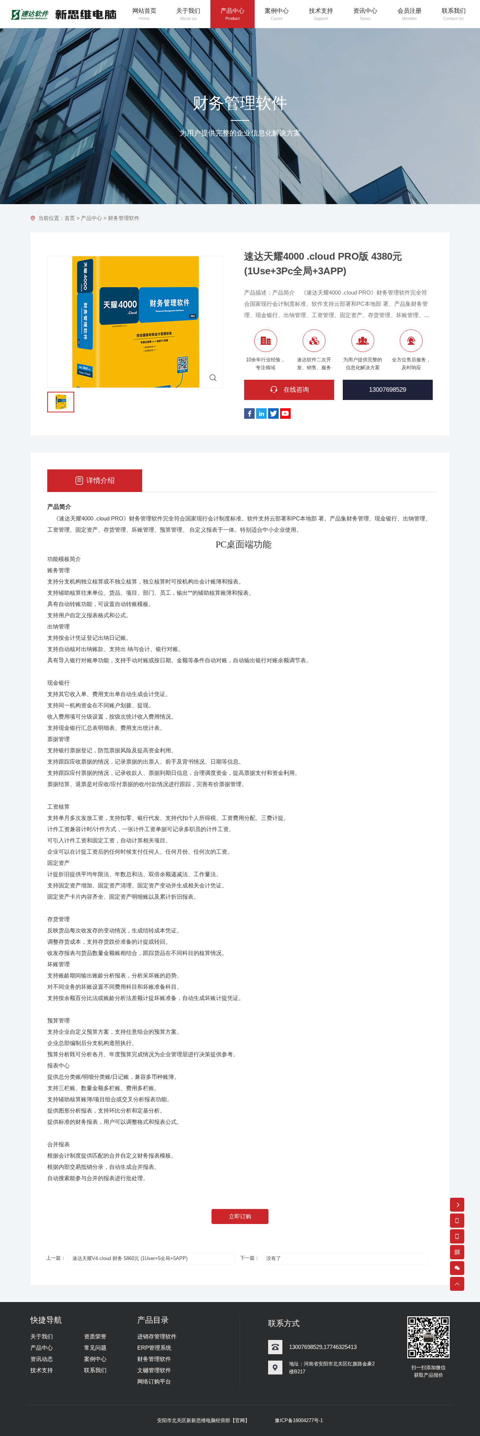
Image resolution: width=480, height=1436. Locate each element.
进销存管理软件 (157, 1336)
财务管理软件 (124, 218)
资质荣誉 (95, 1336)
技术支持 (41, 1370)
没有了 (273, 1258)
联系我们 (95, 1370)
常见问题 (95, 1347)
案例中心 (95, 1359)
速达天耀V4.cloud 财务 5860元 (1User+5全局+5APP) (130, 1258)
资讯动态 (41, 1359)
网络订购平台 (154, 1381)
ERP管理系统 (154, 1347)
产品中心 (91, 218)
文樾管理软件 (154, 1370)
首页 (69, 218)
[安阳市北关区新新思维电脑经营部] (62, 14)
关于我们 (41, 1336)
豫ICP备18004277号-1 (299, 1420)
